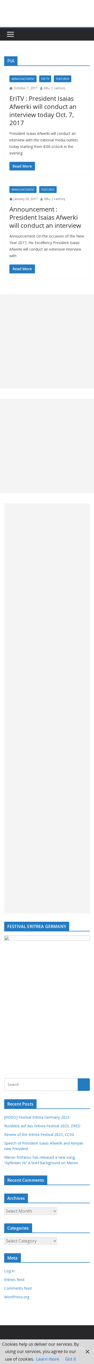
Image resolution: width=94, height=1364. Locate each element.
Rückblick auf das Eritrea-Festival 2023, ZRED (42, 1125)
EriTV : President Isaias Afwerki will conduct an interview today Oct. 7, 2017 (43, 110)
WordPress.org (16, 1296)
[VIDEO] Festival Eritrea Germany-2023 (36, 1117)
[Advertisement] (47, 341)
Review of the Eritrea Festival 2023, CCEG (39, 1134)
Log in (9, 1270)
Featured (62, 79)
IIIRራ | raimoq (54, 88)
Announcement (22, 79)
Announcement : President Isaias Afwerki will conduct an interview (45, 217)
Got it (70, 1359)
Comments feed (18, 1288)
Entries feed (14, 1279)
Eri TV (45, 79)
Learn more (47, 1359)
